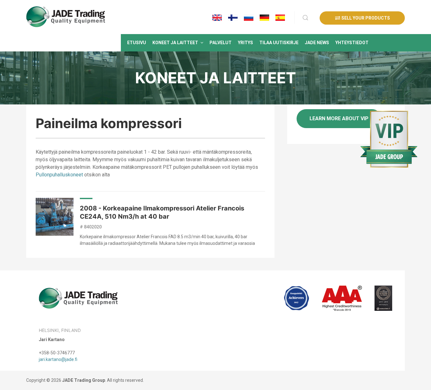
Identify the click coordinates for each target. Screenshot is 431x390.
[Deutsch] (264, 18)
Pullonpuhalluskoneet (59, 175)
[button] (177, 42)
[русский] (248, 18)
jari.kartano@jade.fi (58, 359)
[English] (217, 18)
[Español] (280, 18)
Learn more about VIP (339, 118)
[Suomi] (233, 18)
